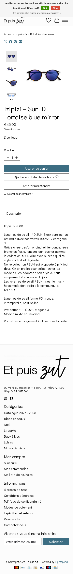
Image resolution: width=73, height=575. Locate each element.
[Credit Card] (55, 568)
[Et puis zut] (14, 20)
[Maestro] (48, 568)
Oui (45, 8)
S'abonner (55, 542)
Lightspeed (61, 562)
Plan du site (12, 519)
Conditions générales (19, 495)
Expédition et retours (18, 513)
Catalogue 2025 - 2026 (20, 413)
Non (55, 8)
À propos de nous (16, 489)
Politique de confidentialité (22, 501)
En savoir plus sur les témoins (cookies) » (37, 13)
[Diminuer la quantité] (8, 157)
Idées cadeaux (14, 419)
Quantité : (9, 150)
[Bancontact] (42, 568)
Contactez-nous (15, 525)
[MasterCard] (16, 568)
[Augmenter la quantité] (16, 157)
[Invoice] (29, 568)
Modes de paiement (18, 507)
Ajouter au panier (36, 168)
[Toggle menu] (65, 20)
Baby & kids (12, 436)
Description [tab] (14, 213)
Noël (7, 424)
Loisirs (8, 442)
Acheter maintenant (36, 186)
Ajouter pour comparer (19, 194)
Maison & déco (14, 448)
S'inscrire (10, 463)
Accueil (8, 34)
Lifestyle (10, 430)
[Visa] (23, 568)
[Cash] (35, 568)
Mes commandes (16, 469)
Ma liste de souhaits (18, 474)
